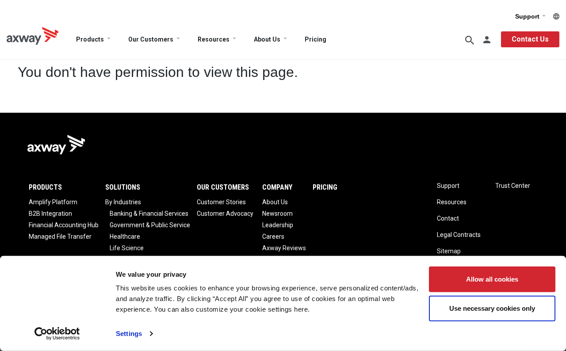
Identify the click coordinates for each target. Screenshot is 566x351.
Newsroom (277, 213)
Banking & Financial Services (149, 213)
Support (528, 16)
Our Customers (150, 39)
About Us (267, 39)
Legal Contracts (459, 234)
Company (277, 187)
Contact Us (530, 39)
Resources (213, 39)
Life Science (127, 248)
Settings (129, 333)
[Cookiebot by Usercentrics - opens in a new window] (57, 333)
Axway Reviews (284, 248)
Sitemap (449, 251)
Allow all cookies (492, 279)
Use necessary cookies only (492, 308)
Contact (448, 218)
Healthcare (125, 236)
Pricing (315, 39)
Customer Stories (221, 202)
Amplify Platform (53, 202)
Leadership (277, 225)
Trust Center (512, 185)
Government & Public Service (150, 225)
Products (90, 39)
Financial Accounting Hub (64, 225)
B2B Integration (50, 213)
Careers (273, 236)
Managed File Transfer (60, 236)
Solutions (122, 187)
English (556, 16)
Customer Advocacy (225, 213)
